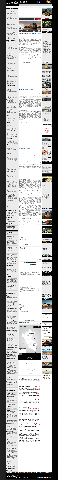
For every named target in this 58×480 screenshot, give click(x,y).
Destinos (23, 4)
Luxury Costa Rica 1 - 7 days (10, 196)
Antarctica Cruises (45, 120)
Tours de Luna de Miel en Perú (11, 99)
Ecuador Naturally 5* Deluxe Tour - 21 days (11, 206)
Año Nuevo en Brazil (45, 50)
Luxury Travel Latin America (47, 176)
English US (11, 472)
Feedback (45, 472)
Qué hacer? (46, 317)
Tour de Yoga (8, 122)
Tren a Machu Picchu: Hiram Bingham (24, 322)
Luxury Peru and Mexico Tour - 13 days (12, 182)
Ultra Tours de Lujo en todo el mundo (11, 24)
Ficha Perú (30, 31)
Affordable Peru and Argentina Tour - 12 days (12, 175)
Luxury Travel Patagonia (46, 194)
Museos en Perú (47, 236)
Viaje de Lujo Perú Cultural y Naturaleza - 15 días (12, 76)
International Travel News (36, 441)
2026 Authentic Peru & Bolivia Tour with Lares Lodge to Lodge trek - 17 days (12, 98)
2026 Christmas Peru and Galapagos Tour (46, 41)
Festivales (47, 327)
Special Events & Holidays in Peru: (11, 130)
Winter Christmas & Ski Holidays (47, 60)
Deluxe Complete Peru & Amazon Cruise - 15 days (12, 37)
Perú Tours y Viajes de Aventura (11, 85)
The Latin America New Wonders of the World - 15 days (12, 188)
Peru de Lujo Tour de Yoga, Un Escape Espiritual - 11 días (12, 125)
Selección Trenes (32, 19)
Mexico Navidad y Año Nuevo (46, 48)
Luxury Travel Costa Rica (46, 198)
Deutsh (27, 472)
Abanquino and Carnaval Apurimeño (47, 328)
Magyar (34, 472)
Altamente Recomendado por (48, 0)
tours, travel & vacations (46, 279)
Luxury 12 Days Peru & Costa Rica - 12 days (12, 204)
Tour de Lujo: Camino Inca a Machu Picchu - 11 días (11, 94)
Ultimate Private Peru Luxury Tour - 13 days (11, 70)
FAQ (46, 320)
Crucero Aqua (45, 117)
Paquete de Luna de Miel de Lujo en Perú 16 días (11, 113)
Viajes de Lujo (27, 4)
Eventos (50, 327)
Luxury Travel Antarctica (46, 199)
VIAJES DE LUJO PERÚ (12, 8)
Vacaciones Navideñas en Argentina (46, 39)
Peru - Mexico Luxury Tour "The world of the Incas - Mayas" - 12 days (12, 181)
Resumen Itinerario (24, 19)
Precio (23, 30)
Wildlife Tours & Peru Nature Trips (47, 71)
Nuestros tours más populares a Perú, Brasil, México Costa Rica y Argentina (47, 96)
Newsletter (46, 171)
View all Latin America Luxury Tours (11, 209)
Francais (31, 472)
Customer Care (49, 472)
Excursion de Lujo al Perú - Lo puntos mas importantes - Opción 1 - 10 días (11, 57)
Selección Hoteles (28, 19)
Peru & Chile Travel (45, 356)
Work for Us (41, 472)
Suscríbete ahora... (49, 172)
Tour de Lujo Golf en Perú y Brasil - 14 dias (11, 165)
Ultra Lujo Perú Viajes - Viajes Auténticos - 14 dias (12, 18)
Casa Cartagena (22, 306)
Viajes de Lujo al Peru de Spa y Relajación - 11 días (11, 120)
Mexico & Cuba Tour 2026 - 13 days (11, 183)
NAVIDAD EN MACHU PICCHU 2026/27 (47, 32)
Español (20, 472)
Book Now (47, 18)
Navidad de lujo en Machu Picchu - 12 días (12, 136)
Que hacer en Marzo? (47, 314)
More (50, 168)
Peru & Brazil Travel (45, 357)
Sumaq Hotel (22, 310)
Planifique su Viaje (47, 318)
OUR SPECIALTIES (12, 230)
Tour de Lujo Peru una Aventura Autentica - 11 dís (11, 90)
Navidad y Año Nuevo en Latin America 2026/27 (47, 54)
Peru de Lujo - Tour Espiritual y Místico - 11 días (12, 151)
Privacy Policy (38, 472)
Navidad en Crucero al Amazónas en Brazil (47, 37)
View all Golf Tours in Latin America (11, 210)
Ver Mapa (36, 19)
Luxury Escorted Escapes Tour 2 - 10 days (11, 157)
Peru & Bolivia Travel (45, 358)
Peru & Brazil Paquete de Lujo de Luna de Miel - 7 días (12, 104)
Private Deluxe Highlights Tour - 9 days (12, 52)
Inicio (20, 4)
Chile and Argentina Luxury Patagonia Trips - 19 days (11, 190)
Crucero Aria (44, 118)
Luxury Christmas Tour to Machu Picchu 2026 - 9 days (12, 199)
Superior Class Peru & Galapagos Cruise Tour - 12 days (11, 69)
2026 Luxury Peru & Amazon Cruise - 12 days (12, 67)
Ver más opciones (39, 31)
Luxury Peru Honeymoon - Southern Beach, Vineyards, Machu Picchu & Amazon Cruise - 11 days (11, 33)
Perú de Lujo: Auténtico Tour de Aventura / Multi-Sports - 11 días (12, 91)
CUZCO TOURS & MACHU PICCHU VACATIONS (47, 174)
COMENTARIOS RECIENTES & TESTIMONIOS (47, 136)
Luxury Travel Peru (45, 186)
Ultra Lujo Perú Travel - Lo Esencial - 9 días (12, 13)
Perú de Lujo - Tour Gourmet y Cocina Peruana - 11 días (11, 153)
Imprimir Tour (39, 33)
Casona (21, 307)
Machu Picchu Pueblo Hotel (24, 311)
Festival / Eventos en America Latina (47, 256)
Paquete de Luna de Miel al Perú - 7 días (12, 101)
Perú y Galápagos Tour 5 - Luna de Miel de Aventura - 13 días (12, 109)
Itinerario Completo (20, 19)
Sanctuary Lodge (22, 309)
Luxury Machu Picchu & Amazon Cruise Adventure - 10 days (12, 29)
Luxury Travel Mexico (45, 196)
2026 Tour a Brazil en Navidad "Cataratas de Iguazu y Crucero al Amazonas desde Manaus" (47, 52)
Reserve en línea (49, 4)
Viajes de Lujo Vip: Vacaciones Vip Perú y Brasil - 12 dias (12, 17)
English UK (16, 472)
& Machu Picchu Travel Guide (47, 242)
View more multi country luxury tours (11, 193)
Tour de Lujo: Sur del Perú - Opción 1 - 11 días (11, 62)
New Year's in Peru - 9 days (10, 140)
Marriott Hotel (22, 301)
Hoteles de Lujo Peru (47, 259)
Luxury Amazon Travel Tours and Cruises (11, 38)
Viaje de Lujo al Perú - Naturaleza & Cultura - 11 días (11, 63)
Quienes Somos (43, 4)
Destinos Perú (47, 232)
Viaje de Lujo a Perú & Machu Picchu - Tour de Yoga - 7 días (11, 47)
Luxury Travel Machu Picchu (46, 193)
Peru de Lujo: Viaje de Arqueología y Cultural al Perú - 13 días (11, 72)
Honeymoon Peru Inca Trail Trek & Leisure (11, 115)
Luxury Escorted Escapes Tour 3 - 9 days (12, 158)
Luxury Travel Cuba (45, 206)
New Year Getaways (45, 62)
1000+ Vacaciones (37, 4)
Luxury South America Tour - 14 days (11, 73)
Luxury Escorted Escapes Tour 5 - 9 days (12, 160)
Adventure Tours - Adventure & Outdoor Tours (46, 73)
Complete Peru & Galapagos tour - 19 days (11, 80)
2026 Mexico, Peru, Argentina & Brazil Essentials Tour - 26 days (11, 192)
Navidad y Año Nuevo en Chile (47, 49)
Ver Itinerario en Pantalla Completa (24, 33)
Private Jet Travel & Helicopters (47, 299)
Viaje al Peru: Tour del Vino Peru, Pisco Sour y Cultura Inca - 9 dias (12, 149)
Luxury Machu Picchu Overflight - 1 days (12, 146)
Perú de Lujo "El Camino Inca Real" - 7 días (12, 88)
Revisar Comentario (34, 31)
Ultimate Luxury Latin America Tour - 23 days (12, 82)
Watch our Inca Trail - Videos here (46, 267)
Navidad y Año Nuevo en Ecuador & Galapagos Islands (47, 47)
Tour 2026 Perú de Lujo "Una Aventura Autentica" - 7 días (11, 86)
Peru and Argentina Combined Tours (46, 70)
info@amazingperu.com (24, 2)
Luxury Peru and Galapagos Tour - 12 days (11, 176)
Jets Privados (32, 4)
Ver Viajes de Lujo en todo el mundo (12, 212)
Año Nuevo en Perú (9, 138)
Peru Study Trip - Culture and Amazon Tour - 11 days (11, 60)
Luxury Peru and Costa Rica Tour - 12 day (11, 178)
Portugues (23, 472)
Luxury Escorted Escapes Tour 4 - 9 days (12, 159)
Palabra (43, 334)
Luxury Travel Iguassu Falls (46, 195)
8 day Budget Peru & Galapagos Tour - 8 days (12, 168)
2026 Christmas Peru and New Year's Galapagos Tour (47, 43)
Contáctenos (39, 19)
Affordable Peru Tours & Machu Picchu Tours (47, 77)
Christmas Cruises (45, 61)
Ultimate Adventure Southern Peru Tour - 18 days (12, 78)
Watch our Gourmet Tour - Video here (47, 269)
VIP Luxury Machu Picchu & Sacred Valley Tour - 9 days (11, 53)
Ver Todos (50, 332)
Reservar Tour (27, 31)
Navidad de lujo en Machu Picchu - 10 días (12, 135)
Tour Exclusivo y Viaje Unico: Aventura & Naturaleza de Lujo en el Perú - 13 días (12, 96)
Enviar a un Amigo (33, 33)
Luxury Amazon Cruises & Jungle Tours (12, 194)
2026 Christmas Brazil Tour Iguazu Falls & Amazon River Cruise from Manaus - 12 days (12, 35)
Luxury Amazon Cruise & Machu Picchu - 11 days (12, 30)
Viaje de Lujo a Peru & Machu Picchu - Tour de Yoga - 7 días (11, 123)
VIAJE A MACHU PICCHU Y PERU (47, 208)
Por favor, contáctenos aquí (32, 262)
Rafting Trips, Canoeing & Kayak (47, 75)
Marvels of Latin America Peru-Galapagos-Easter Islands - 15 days (11, 185)
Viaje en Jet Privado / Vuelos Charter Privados (11, 23)
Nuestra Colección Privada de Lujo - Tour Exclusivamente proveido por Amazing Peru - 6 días (11, 12)
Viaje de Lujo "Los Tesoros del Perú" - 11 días (12, 65)
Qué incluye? (20, 31)
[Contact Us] (20, 2)
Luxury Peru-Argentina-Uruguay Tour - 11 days (11, 173)
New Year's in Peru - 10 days (10, 141)
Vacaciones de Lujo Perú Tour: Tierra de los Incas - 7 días (12, 48)
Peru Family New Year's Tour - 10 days (12, 142)
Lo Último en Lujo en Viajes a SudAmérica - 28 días (10, 83)
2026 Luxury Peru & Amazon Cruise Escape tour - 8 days (11, 27)
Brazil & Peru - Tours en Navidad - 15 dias (47, 56)
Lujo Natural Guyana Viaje (46, 197)
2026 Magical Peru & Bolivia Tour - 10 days (11, 171)
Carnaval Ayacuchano (45, 330)
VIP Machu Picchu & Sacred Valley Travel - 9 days (11, 55)
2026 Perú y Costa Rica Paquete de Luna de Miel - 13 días (11, 111)
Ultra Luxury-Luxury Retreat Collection (46, 185)
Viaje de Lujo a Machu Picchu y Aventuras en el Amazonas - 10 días (11, 58)
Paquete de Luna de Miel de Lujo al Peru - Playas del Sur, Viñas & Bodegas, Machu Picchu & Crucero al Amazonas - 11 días (12, 107)
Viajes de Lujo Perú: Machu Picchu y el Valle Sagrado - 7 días (12, 45)
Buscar (44, 327)
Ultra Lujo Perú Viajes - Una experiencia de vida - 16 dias (12, 20)
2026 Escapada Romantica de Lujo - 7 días (11, 103)
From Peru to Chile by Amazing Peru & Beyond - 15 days (11, 186)
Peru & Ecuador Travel (46, 360)
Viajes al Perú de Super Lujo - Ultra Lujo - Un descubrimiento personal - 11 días (12, 15)
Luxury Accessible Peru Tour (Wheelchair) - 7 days (10, 148)
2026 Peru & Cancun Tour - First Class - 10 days (12, 170)
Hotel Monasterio (22, 305)
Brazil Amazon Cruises (46, 119)
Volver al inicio (39, 241)
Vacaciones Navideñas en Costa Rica (47, 45)
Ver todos (47, 34)
